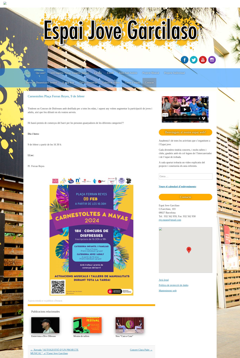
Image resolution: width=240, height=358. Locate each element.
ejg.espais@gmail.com (170, 220)
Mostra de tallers (81, 336)
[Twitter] (194, 62)
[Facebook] (185, 62)
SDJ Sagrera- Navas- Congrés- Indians (70, 73)
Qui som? (40, 73)
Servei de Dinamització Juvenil (41, 82)
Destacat (58, 301)
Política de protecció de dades (173, 285)
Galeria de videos (111, 82)
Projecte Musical (150, 73)
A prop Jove (68, 82)
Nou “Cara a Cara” (124, 336)
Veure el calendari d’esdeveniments (177, 186)
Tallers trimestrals (88, 82)
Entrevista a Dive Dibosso (43, 336)
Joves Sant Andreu (128, 73)
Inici (28, 73)
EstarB (110, 73)
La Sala (98, 73)
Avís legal (164, 280)
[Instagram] (212, 62)
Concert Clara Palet (141, 350)
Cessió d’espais (132, 82)
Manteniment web (168, 290)
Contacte (149, 82)
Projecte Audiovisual (174, 73)
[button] (189, 250)
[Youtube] (203, 62)
